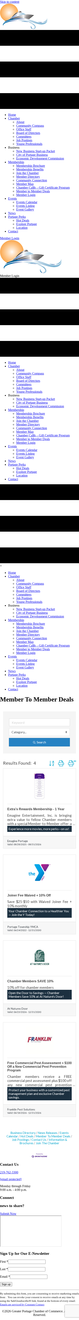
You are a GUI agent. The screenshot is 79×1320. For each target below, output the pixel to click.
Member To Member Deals (53, 1136)
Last (4, 1269)
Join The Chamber (47, 1143)
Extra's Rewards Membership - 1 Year (35, 809)
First (4, 1261)
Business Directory (23, 1133)
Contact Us (38, 1139)
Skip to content (9, 1)
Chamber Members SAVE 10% (30, 981)
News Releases (47, 1133)
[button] (9, 238)
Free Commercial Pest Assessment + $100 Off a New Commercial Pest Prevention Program (39, 1066)
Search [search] (41, 742)
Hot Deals (26, 1136)
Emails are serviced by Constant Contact (22, 1304)
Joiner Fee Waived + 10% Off (29, 895)
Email (5, 1276)
